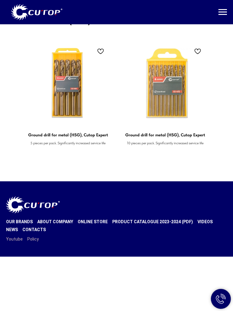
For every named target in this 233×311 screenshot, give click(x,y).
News (12, 229)
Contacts (34, 229)
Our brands (19, 221)
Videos (205, 221)
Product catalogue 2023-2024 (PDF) (152, 221)
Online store (93, 221)
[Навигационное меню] (222, 12)
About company (55, 221)
